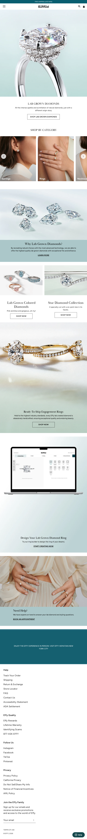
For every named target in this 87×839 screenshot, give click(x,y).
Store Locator (10, 688)
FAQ (5, 693)
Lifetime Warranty (12, 725)
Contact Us (9, 697)
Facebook (8, 752)
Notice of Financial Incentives (18, 789)
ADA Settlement (11, 706)
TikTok (6, 757)
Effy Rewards (10, 720)
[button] (3, 156)
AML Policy (9, 793)
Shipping (7, 680)
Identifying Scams (12, 729)
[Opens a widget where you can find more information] (78, 835)
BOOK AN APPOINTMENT (24, 619)
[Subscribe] (33, 820)
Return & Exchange (13, 684)
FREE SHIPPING (40, 1)
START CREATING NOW (43, 546)
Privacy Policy (10, 775)
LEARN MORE (43, 255)
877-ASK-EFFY (11, 733)
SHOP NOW (21, 316)
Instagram (8, 748)
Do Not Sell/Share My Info (16, 784)
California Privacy (12, 780)
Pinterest (8, 761)
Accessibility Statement (15, 702)
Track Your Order (12, 675)
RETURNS (49, 1)
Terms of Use (8, 830)
